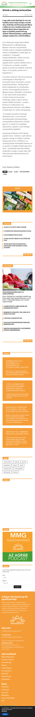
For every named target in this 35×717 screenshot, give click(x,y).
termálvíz (16, 172)
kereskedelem (7, 465)
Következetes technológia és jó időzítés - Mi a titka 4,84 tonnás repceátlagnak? (17, 409)
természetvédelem (19, 469)
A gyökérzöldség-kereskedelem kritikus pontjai (17, 231)
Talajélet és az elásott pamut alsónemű (15, 227)
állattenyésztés (7, 472)
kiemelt (21, 465)
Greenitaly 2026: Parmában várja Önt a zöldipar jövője (17, 433)
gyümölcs (24, 462)
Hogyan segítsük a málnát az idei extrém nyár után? (17, 239)
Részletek (4, 711)
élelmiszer (15, 472)
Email (4, 575)
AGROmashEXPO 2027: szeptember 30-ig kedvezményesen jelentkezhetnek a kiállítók (17, 364)
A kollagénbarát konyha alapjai (13, 235)
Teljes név (5, 581)
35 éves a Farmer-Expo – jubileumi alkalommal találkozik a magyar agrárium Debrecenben (15, 387)
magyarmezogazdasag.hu (17, 2)
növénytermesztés (8, 469)
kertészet (10, 172)
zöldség (5, 174)
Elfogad (5, 714)
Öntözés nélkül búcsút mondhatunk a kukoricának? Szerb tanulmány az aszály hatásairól (15, 245)
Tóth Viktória (5, 15)
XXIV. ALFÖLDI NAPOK (24, 172)
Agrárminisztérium (8, 462)
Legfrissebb (7, 224)
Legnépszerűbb (8, 266)
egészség (17, 462)
